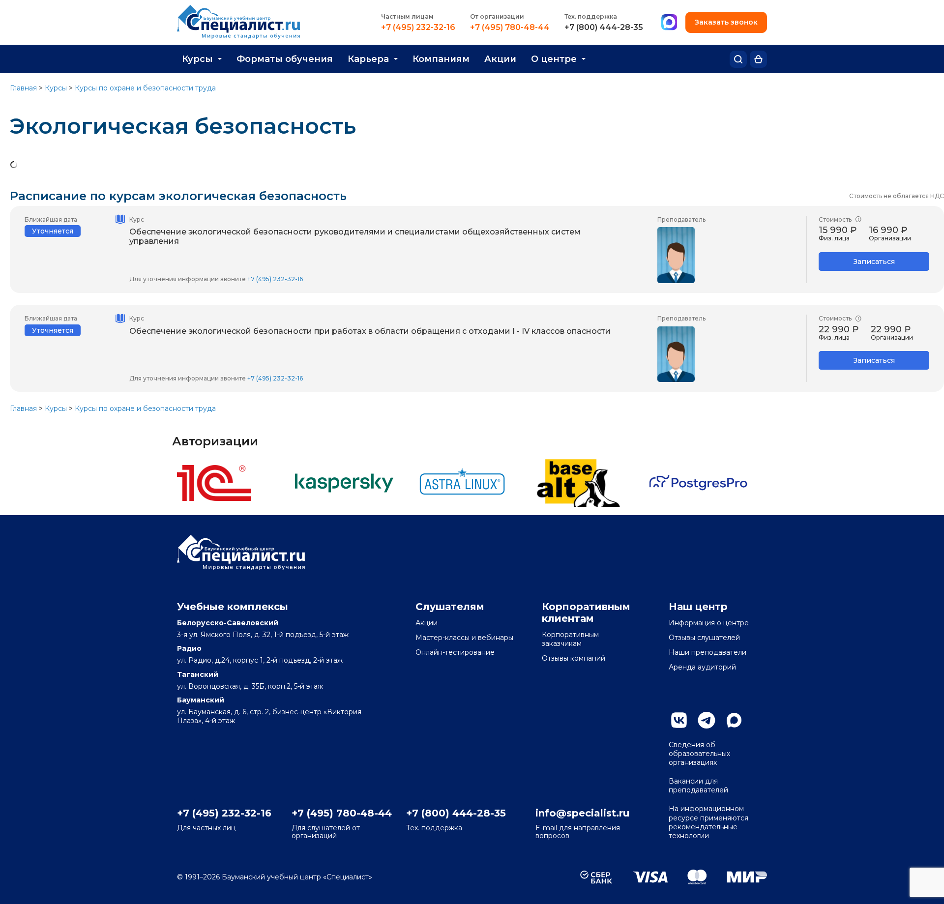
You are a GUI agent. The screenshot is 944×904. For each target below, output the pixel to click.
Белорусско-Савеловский (227, 622)
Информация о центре (709, 622)
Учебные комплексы (232, 606)
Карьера (368, 59)
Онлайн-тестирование (455, 652)
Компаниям (441, 59)
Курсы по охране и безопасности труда (145, 88)
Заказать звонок (726, 22)
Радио (189, 648)
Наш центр (698, 606)
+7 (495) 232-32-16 (418, 27)
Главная (23, 88)
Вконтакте (679, 720)
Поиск (738, 59)
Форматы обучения (284, 59)
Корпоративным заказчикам (570, 639)
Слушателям (449, 606)
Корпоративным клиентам (586, 612)
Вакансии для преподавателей (698, 785)
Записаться (874, 261)
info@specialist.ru (582, 813)
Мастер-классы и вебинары (464, 637)
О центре (554, 59)
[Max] (669, 22)
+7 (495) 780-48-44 (510, 27)
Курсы (197, 59)
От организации (497, 16)
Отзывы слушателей (704, 637)
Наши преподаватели (707, 652)
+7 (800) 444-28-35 (603, 27)
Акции (500, 59)
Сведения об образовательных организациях (699, 753)
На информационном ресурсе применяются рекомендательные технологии (708, 822)
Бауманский (200, 700)
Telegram (706, 720)
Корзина (758, 59)
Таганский (197, 674)
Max (734, 720)
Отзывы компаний (573, 658)
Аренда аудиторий (702, 667)
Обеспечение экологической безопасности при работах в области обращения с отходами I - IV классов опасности (370, 331)
